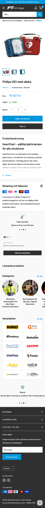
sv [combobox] (7, 237)
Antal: (5, 110)
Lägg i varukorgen (22, 118)
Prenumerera (12, 457)
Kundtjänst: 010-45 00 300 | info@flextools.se (22, 2)
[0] (40, 7)
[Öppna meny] (3, 8)
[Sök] (40, 14)
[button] (22, 253)
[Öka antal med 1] (24, 109)
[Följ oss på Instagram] (8, 480)
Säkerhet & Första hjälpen (12, 20)
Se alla (40, 276)
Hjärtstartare (29, 20)
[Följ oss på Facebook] (4, 480)
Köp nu (22, 126)
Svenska (6, 468)
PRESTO (5, 87)
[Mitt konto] (36, 8)
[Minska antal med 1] (12, 109)
